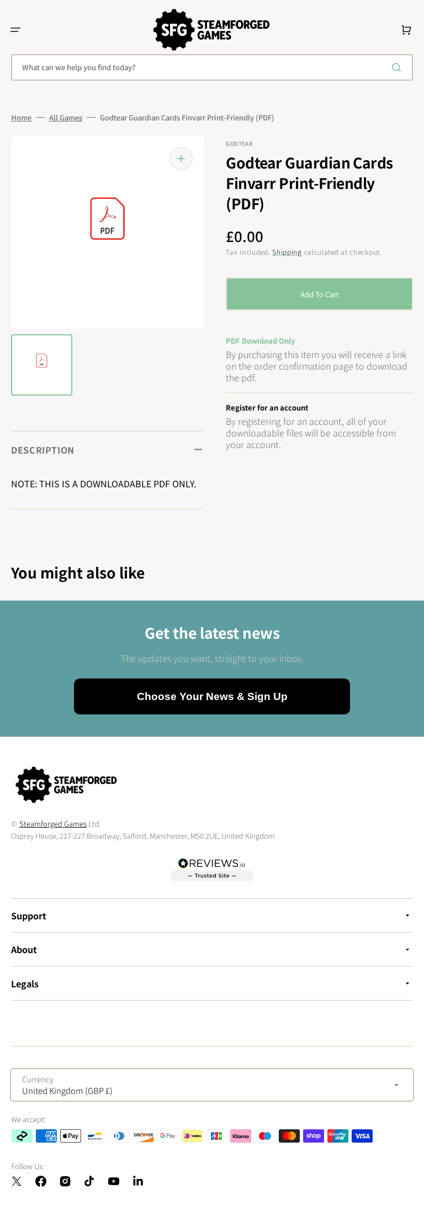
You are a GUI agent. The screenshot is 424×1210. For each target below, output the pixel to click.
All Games (65, 118)
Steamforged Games (53, 823)
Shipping (287, 251)
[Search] (398, 67)
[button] (15, 30)
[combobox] (212, 67)
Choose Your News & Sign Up (212, 696)
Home (21, 118)
